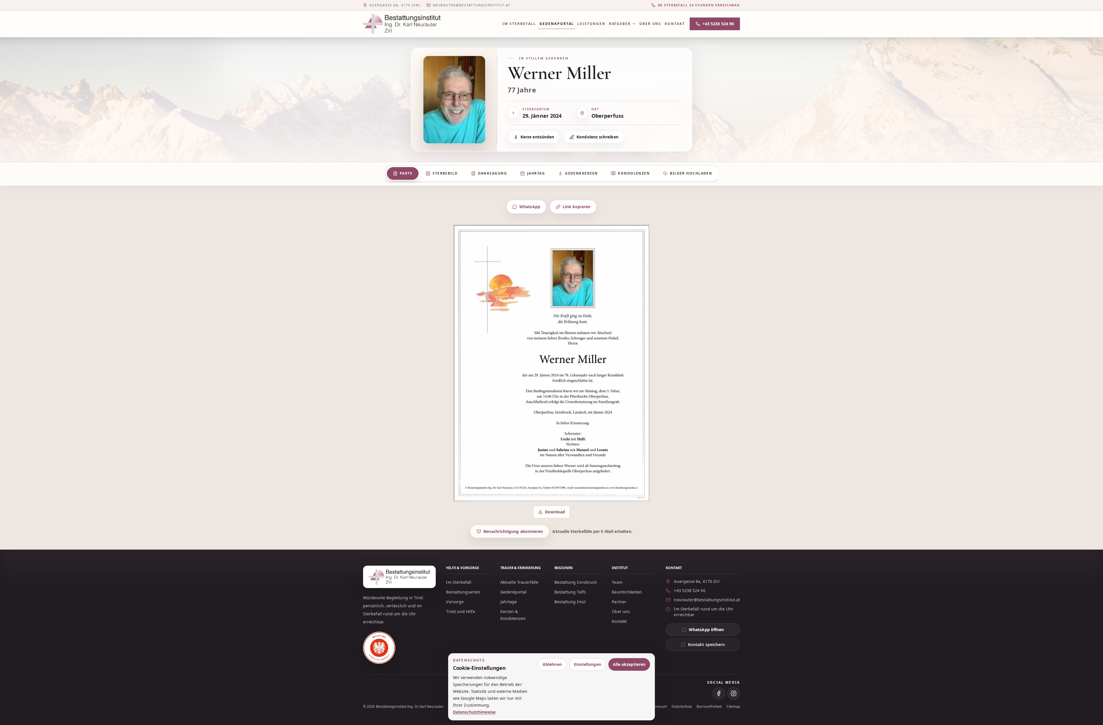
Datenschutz (682, 706)
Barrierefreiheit (709, 706)
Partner (619, 601)
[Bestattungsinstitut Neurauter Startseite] (402, 24)
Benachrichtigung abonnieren (513, 531)
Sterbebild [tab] (445, 173)
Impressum (658, 706)
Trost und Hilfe (460, 611)
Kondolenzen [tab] (634, 173)
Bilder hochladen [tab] (691, 173)
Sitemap (733, 706)
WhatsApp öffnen (714, 631)
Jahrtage (508, 601)
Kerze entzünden (537, 137)
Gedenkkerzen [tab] (581, 173)
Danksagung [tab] (492, 173)
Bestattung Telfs (570, 592)
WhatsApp (529, 206)
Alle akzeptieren (629, 664)
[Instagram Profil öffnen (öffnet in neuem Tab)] (733, 693)
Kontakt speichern (706, 644)
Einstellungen (587, 664)
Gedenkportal (556, 23)
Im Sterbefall (519, 23)
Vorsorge (455, 601)
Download (552, 513)
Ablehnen (552, 664)
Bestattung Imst (570, 601)
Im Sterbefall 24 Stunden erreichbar (699, 5)
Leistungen (591, 23)
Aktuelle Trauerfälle (519, 582)
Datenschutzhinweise (474, 712)
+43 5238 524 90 (718, 23)
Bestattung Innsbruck (575, 582)
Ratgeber (620, 23)
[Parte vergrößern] (551, 363)
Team (617, 582)
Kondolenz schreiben (597, 137)
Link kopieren (577, 206)
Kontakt (675, 23)
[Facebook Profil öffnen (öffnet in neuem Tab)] (718, 693)
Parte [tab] (406, 173)
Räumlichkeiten (627, 592)
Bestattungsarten (463, 592)
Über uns (650, 23)
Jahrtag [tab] (536, 173)
